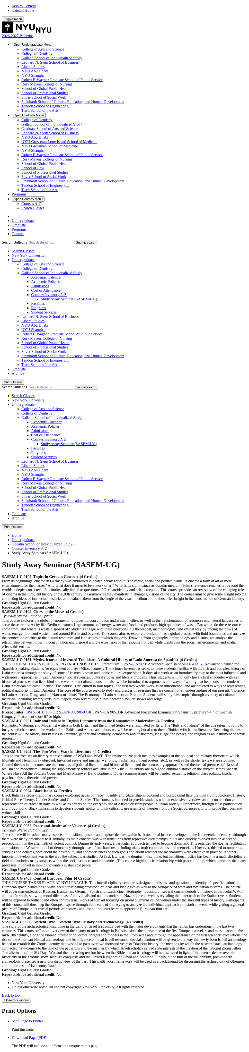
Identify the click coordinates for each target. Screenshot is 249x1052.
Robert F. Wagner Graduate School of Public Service (62, 80)
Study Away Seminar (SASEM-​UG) (69, 299)
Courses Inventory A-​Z (49, 295)
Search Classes (32, 208)
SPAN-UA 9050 (134, 664)
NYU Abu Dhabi (34, 71)
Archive (18, 373)
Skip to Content (24, 6)
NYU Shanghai (33, 75)
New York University (28, 255)
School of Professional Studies (44, 93)
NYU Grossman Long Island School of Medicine (59, 142)
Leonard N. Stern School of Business (50, 62)
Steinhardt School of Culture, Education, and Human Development (72, 102)
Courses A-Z (31, 204)
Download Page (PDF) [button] (29, 1037)
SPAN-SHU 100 (39, 712)
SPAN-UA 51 (193, 664)
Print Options (13, 382)
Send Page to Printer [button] (27, 1021)
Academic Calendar (46, 277)
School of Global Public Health (45, 88)
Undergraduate (32, 44)
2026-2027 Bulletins (17, 36)
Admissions (40, 286)
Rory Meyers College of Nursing (46, 84)
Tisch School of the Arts (39, 110)
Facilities (38, 303)
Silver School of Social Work (43, 97)
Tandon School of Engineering (45, 106)
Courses (28, 199)
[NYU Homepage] (26, 31)
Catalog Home (23, 10)
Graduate (29, 115)
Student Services (44, 312)
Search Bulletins (14, 242)
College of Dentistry (37, 53)
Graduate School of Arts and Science (49, 129)
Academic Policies (45, 282)
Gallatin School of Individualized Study (51, 58)
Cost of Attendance (46, 290)
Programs (19, 194)
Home (16, 535)
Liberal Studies (32, 67)
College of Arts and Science (42, 49)
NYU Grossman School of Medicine (49, 146)
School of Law (32, 168)
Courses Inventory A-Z (29, 548)
